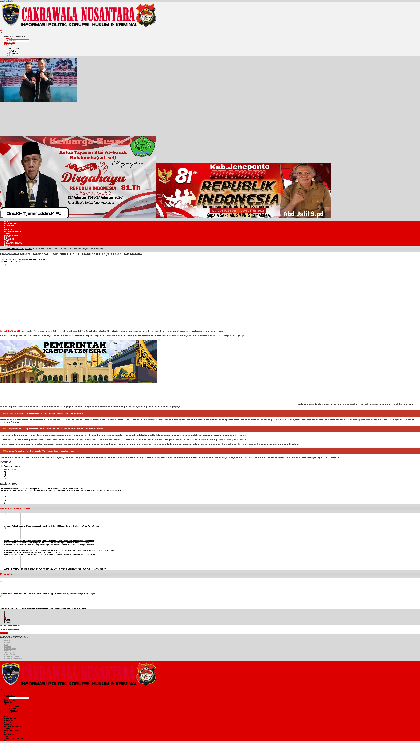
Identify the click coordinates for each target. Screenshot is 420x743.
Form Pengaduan (11, 657)
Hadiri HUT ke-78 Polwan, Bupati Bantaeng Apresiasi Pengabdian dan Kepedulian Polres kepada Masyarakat (49, 541)
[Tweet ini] (5, 497)
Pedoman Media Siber (13, 658)
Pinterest (14, 53)
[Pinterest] (5, 476)
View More (4, 633)
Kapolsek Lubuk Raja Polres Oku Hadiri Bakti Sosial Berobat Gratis (32, 552)
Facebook (14, 49)
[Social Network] (5, 47)
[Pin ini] (5, 499)
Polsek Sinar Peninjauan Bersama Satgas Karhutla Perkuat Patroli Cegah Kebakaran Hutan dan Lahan (46, 543)
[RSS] (5, 479)
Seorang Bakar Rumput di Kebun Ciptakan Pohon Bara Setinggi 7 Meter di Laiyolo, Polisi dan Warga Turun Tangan (51, 526)
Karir (6, 645)
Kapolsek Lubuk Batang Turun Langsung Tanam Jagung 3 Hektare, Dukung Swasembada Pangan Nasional (49, 545)
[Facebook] (5, 472)
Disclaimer (8, 651)
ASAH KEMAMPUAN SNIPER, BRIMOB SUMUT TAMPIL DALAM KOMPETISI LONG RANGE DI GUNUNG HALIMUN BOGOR (55, 569)
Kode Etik (8, 643)
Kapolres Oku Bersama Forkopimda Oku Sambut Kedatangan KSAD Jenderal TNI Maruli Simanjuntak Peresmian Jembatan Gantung (59, 550)
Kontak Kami (9, 655)
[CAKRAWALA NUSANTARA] (78, 29)
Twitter (13, 51)
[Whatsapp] (5, 503)
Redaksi (7, 647)
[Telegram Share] (5, 501)
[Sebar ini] (4, 494)
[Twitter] (5, 474)
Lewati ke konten (7, 1)
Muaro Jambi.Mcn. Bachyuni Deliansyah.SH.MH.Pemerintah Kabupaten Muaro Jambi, (42, 489)
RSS (12, 55)
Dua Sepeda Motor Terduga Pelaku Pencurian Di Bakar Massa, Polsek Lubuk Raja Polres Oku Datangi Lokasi (49, 554)
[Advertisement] (210, 119)
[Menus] (1, 30)
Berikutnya (8, 622)
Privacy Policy (10, 649)
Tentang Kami (10, 653)
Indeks (7, 641)
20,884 (7, 620)
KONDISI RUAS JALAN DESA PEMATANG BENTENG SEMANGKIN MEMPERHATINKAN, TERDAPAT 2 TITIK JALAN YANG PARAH (61, 491)
